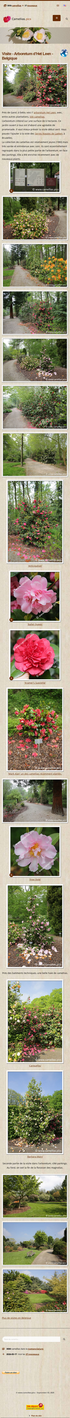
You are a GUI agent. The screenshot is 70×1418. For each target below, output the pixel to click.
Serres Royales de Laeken (49, 133)
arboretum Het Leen (45, 112)
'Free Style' (35, 879)
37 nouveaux (32, 1354)
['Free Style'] (35, 851)
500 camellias (37, 116)
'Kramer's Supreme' (35, 682)
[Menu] (57, 18)
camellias (16, 5)
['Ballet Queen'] (35, 596)
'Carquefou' (35, 1065)
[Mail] (58, 5)
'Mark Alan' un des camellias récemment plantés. (35, 773)
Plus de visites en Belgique (16, 1317)
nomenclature (35, 1349)
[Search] (66, 19)
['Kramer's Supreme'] (35, 655)
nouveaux (32, 5)
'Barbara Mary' (35, 1156)
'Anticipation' (35, 565)
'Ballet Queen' (35, 624)
